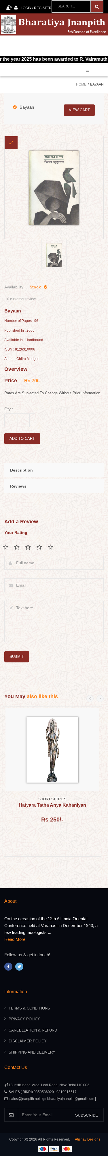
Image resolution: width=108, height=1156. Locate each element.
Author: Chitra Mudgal (21, 359)
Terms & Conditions (29, 1008)
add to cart (22, 438)
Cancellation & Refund (33, 1030)
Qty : (8, 409)
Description (21, 470)
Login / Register (36, 8)
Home (81, 84)
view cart (79, 110)
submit (17, 656)
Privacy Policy (24, 1019)
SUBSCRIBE (86, 1115)
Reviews (18, 486)
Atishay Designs (87, 1139)
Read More (14, 939)
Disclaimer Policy (28, 1041)
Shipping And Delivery (32, 1052)
